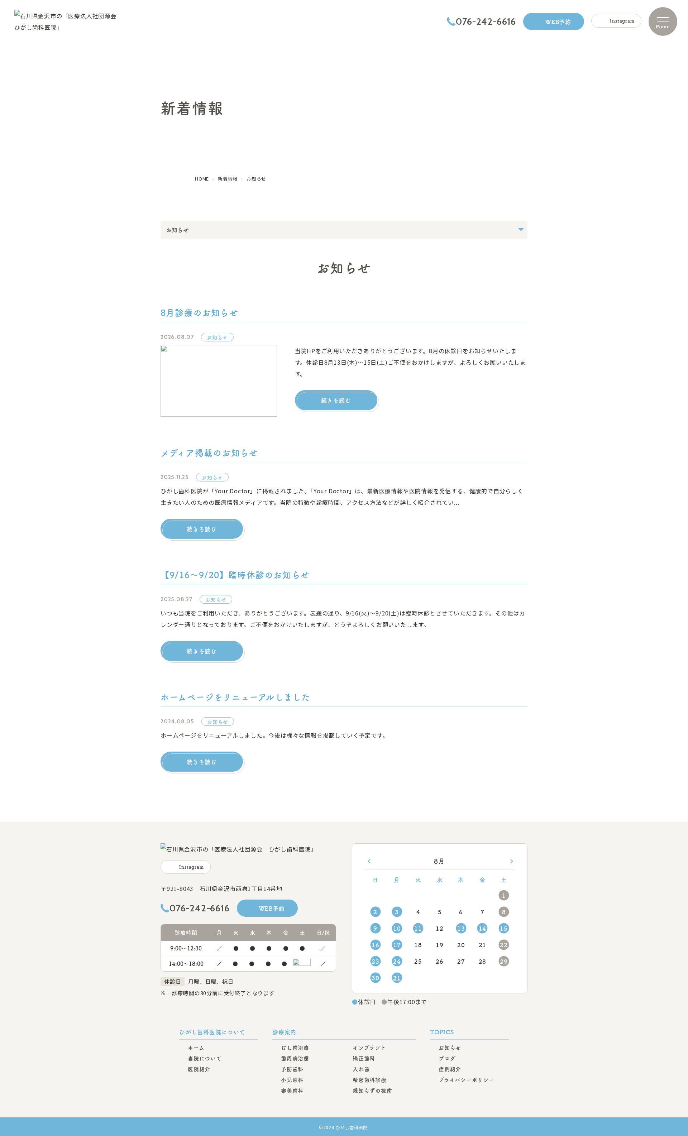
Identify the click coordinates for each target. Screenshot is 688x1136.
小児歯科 (292, 1079)
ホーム (196, 1047)
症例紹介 (450, 1069)
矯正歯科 (364, 1058)
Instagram (622, 20)
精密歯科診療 (370, 1079)
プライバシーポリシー (466, 1079)
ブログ (447, 1058)
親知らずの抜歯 (372, 1090)
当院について (205, 1058)
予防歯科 (292, 1069)
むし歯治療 (295, 1047)
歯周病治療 (295, 1058)
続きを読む (336, 400)
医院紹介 (199, 1069)
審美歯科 (292, 1090)
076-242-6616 (486, 21)
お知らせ (450, 1047)
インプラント (369, 1047)
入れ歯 (361, 1069)
